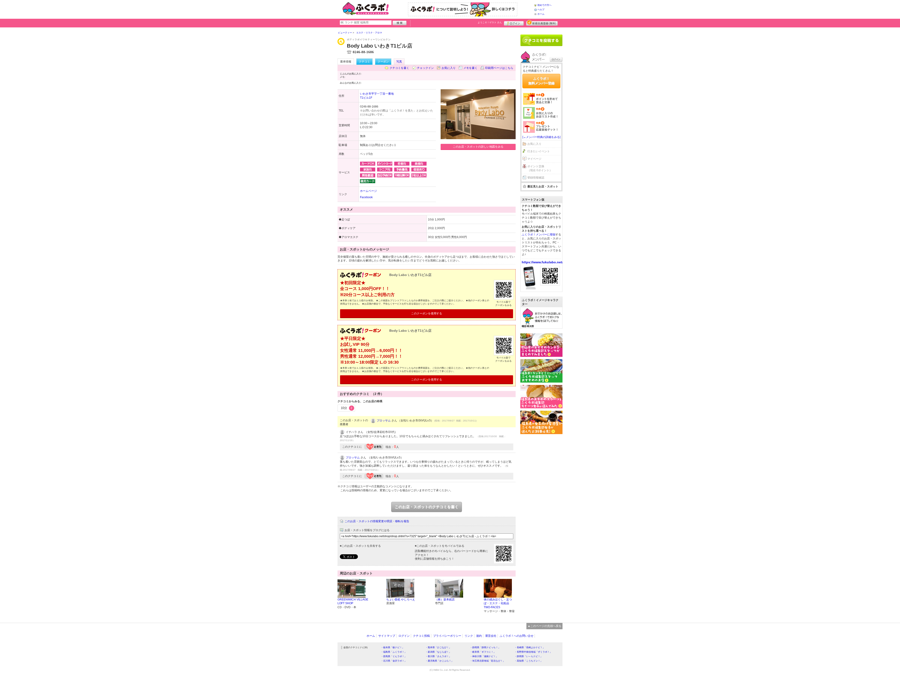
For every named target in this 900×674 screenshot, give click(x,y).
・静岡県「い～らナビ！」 (528, 656)
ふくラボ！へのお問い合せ (516, 635)
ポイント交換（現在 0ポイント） (539, 168)
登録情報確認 (535, 177)
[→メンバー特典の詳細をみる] (541, 137)
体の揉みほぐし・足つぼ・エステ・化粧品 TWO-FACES (498, 603)
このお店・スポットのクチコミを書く (426, 507)
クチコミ (364, 61)
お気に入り (449, 68)
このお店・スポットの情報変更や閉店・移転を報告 (377, 521)
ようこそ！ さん (490, 22)
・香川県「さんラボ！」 (438, 656)
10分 (346, 408)
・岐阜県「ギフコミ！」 (483, 652)
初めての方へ (544, 5)
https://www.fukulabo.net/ (542, 262)
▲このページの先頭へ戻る (544, 626)
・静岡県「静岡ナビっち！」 (485, 647)
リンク (469, 635)
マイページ (534, 158)
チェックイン (425, 68)
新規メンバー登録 (542, 23)
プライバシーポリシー (447, 635)
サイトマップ (386, 635)
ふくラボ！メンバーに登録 (538, 234)
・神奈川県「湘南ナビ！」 (484, 656)
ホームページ (368, 191)
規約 (479, 635)
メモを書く (470, 68)
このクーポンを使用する (426, 313)
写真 (399, 61)
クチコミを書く (399, 68)
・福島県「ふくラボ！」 (394, 652)
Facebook (366, 197)
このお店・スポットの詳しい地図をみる (478, 146)
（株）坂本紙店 (445, 599)
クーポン (383, 61)
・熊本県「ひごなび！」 (438, 647)
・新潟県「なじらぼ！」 (438, 652)
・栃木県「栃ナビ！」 (392, 647)
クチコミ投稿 (421, 635)
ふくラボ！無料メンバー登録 (541, 81)
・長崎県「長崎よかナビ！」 (529, 647)
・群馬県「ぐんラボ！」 (394, 656)
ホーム (540, 14)
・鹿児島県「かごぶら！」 (439, 660)
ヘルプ (540, 9)
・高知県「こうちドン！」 (528, 660)
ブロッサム (384, 420)
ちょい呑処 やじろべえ (400, 599)
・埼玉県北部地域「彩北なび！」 (487, 660)
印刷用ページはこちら (499, 68)
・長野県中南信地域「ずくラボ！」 (533, 652)
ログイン (514, 23)
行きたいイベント (538, 151)
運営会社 (490, 635)
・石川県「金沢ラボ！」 (394, 660)
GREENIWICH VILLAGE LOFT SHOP (353, 601)
